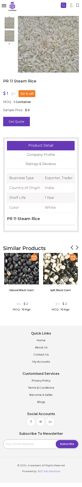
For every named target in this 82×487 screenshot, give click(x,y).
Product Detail (40, 145)
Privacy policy (41, 380)
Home (41, 340)
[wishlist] (72, 23)
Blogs (41, 402)
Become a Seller (41, 394)
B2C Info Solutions (49, 471)
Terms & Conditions (41, 387)
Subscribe (67, 443)
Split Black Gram (60, 290)
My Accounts (41, 361)
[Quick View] (9, 257)
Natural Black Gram (21, 290)
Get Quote (16, 122)
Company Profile (41, 155)
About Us (41, 347)
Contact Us (41, 354)
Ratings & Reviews (41, 164)
